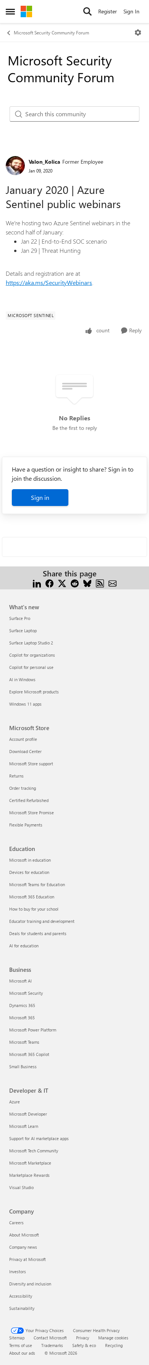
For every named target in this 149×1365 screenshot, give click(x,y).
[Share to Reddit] (75, 583)
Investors (17, 1271)
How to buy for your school (33, 909)
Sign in (40, 497)
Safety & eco (84, 1345)
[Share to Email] (113, 583)
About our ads (22, 1353)
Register (107, 11)
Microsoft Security (26, 993)
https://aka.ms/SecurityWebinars (49, 282)
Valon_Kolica (44, 161)
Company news (23, 1247)
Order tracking (22, 788)
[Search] (87, 11)
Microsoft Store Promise (31, 812)
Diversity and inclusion (30, 1284)
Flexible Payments (25, 825)
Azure (14, 1102)
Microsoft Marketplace (30, 1163)
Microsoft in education (30, 860)
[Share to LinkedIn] (37, 583)
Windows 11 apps (25, 704)
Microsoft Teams (24, 1042)
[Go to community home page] (26, 11)
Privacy (82, 1338)
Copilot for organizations (32, 655)
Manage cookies (113, 1338)
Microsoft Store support (31, 763)
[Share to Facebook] (49, 583)
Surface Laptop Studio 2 (31, 643)
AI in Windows (22, 679)
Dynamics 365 (22, 1005)
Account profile (23, 739)
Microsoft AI (20, 981)
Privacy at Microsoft (27, 1259)
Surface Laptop (23, 630)
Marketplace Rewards (29, 1175)
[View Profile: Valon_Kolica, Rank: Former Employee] (15, 165)
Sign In (131, 11)
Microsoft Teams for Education (37, 884)
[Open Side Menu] (10, 11)
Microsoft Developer (28, 1114)
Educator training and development (41, 921)
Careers (16, 1222)
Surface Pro (19, 618)
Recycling (114, 1345)
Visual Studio (21, 1187)
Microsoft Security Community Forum (51, 32)
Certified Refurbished (29, 800)
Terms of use (20, 1345)
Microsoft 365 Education (31, 897)
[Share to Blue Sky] (87, 583)
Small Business (23, 1066)
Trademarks (52, 1345)
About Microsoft (24, 1235)
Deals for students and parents (37, 933)
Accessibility (20, 1296)
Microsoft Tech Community (33, 1150)
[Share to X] (62, 583)
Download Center (25, 751)
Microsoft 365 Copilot (29, 1054)
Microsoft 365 (22, 1017)
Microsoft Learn (23, 1126)
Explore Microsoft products (34, 692)
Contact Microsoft (50, 1338)
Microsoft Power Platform (32, 1030)
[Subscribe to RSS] (100, 583)
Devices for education (29, 872)
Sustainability (21, 1308)
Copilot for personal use (31, 667)
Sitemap (16, 1338)
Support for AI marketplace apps (39, 1138)
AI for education (24, 946)
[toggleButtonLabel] (138, 32)
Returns (16, 776)
